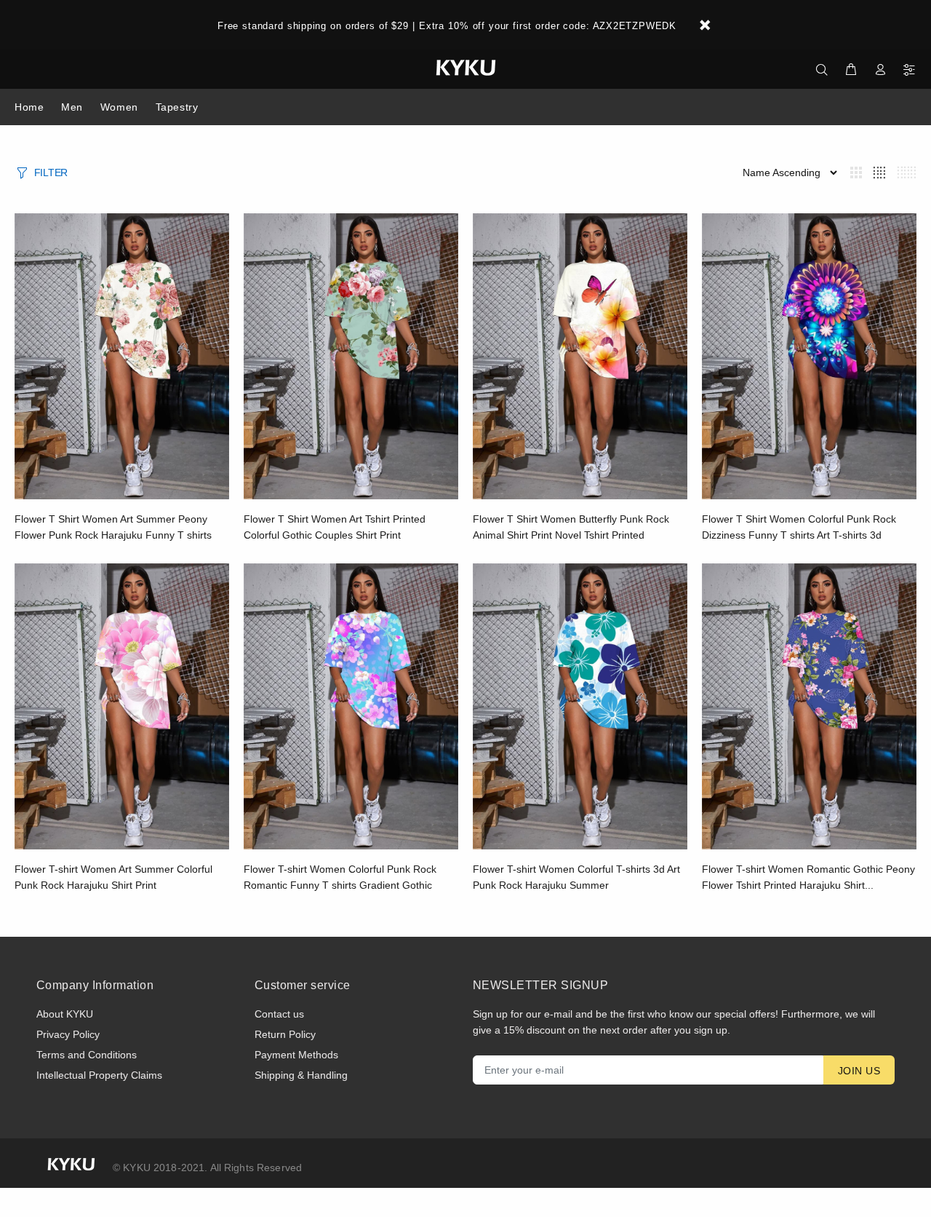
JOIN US (859, 1071)
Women (119, 107)
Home (29, 107)
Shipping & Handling (301, 1075)
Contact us (279, 1014)
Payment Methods (296, 1055)
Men (72, 107)
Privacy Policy (68, 1034)
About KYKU (64, 1014)
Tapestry (177, 107)
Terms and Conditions (86, 1055)
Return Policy (285, 1034)
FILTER (51, 172)
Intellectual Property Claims (99, 1075)
